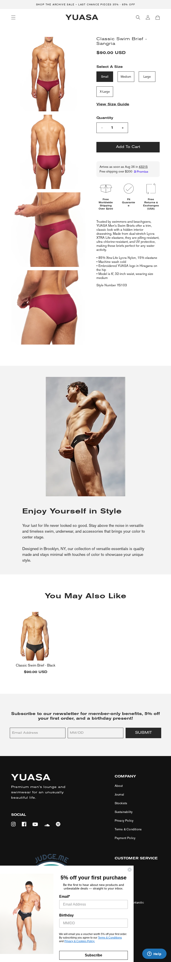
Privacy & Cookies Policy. (79, 941)
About (119, 786)
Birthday (66, 915)
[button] (13, 17)
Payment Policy (125, 838)
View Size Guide (112, 104)
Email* (64, 896)
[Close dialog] (129, 869)
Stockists (121, 803)
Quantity (104, 118)
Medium (126, 77)
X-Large (105, 91)
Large (147, 77)
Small (104, 77)
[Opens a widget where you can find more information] (154, 954)
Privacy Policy (124, 821)
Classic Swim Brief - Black (35, 665)
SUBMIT (143, 732)
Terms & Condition (109, 937)
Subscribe (93, 955)
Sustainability (124, 812)
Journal (119, 794)
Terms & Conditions (128, 829)
